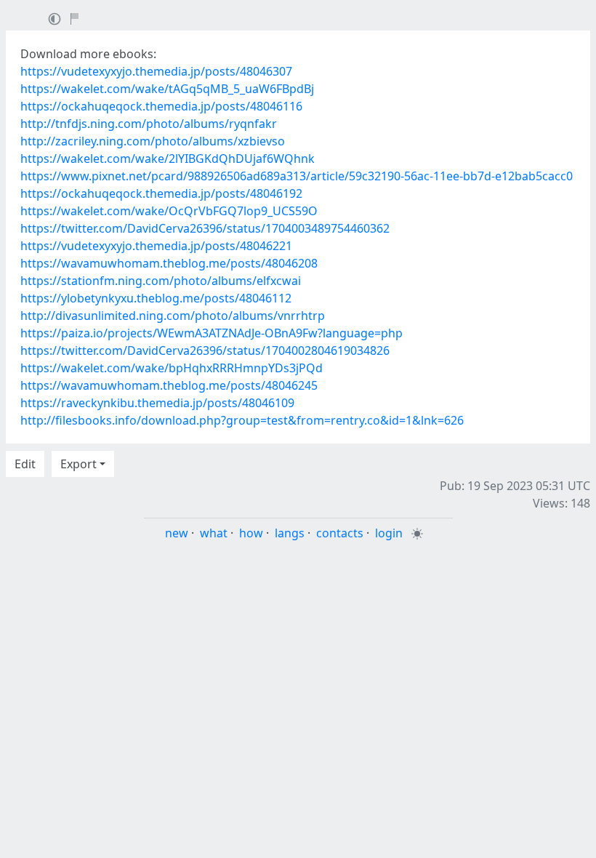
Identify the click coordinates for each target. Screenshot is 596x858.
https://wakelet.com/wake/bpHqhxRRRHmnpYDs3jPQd (171, 368)
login (389, 533)
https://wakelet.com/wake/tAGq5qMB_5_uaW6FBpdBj (167, 89)
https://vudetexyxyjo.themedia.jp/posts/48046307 (156, 71)
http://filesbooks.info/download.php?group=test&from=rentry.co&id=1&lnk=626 (242, 420)
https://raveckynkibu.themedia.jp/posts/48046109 (157, 403)
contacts (339, 533)
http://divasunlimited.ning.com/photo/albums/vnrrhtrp (172, 316)
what (213, 533)
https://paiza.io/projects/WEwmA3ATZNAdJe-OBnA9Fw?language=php (211, 333)
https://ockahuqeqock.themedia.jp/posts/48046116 (161, 106)
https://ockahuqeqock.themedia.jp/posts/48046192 (161, 193)
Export (78, 464)
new (176, 533)
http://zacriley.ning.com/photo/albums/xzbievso (152, 141)
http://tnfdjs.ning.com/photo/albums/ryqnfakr (148, 124)
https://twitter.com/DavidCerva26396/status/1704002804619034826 (205, 350)
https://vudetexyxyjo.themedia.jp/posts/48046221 (156, 246)
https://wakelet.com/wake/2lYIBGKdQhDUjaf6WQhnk (167, 159)
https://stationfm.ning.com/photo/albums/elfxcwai (160, 281)
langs (290, 533)
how (251, 533)
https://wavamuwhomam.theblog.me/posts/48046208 (169, 263)
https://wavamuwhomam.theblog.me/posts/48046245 (169, 385)
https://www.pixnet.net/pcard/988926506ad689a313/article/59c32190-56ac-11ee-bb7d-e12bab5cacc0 (296, 176)
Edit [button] (25, 464)
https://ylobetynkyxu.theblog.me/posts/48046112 (155, 298)
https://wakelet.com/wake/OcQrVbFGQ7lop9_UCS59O (169, 211)
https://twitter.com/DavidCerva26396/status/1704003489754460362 (205, 228)
